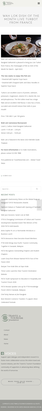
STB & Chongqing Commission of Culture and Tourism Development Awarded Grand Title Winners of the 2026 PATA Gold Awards (21, 222)
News (6, 339)
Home (6, 343)
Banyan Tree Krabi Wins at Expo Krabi (14, 266)
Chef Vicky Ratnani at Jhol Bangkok (13, 294)
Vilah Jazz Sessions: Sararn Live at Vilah (15, 215)
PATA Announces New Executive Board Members (19, 238)
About (6, 335)
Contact (7, 330)
